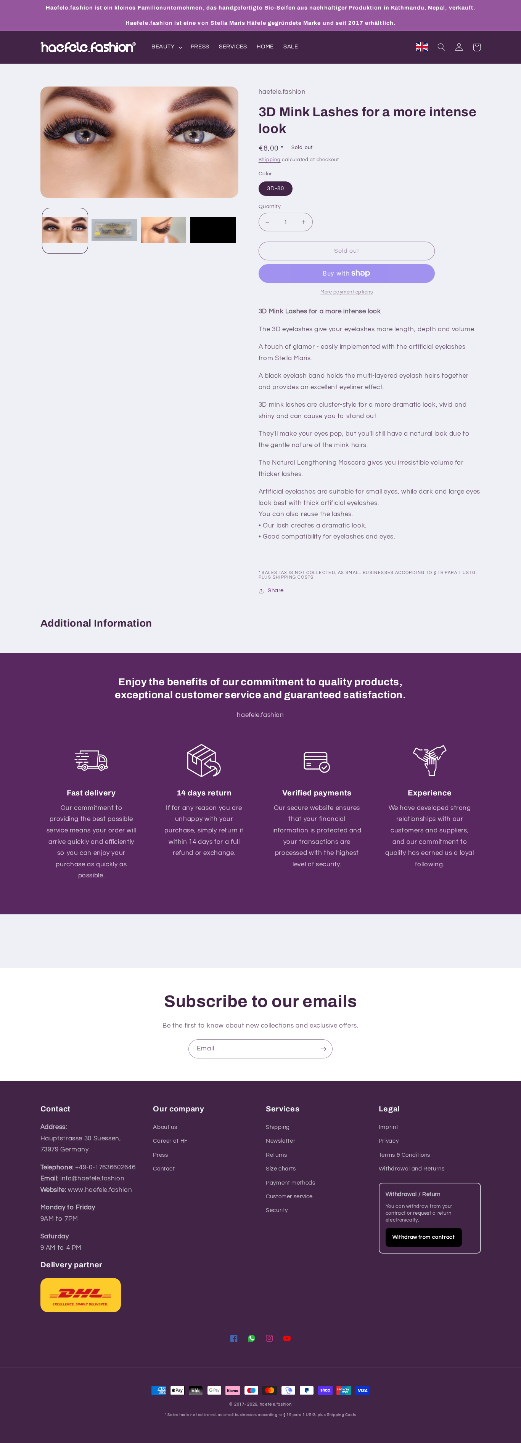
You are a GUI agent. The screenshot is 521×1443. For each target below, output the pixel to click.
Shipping (270, 159)
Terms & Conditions (404, 1155)
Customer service (289, 1196)
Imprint (388, 1127)
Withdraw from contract (423, 1237)
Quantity (270, 206)
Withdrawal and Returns (412, 1169)
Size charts (281, 1169)
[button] (166, 47)
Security (277, 1210)
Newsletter (280, 1141)
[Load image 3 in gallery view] (164, 230)
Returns (276, 1155)
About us (165, 1127)
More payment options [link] (346, 292)
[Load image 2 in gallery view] (114, 230)
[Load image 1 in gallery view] (65, 230)
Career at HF (170, 1141)
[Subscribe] (323, 1048)
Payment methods (290, 1183)
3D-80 (275, 188)
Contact (164, 1169)
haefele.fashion (276, 1404)
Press (160, 1155)
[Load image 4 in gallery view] (213, 230)
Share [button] (276, 590)
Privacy (389, 1141)
